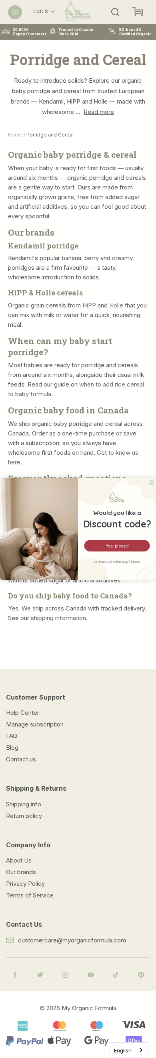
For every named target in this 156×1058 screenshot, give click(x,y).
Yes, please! (117, 545)
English (123, 1050)
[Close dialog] (151, 483)
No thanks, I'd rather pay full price (117, 562)
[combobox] (129, 1050)
